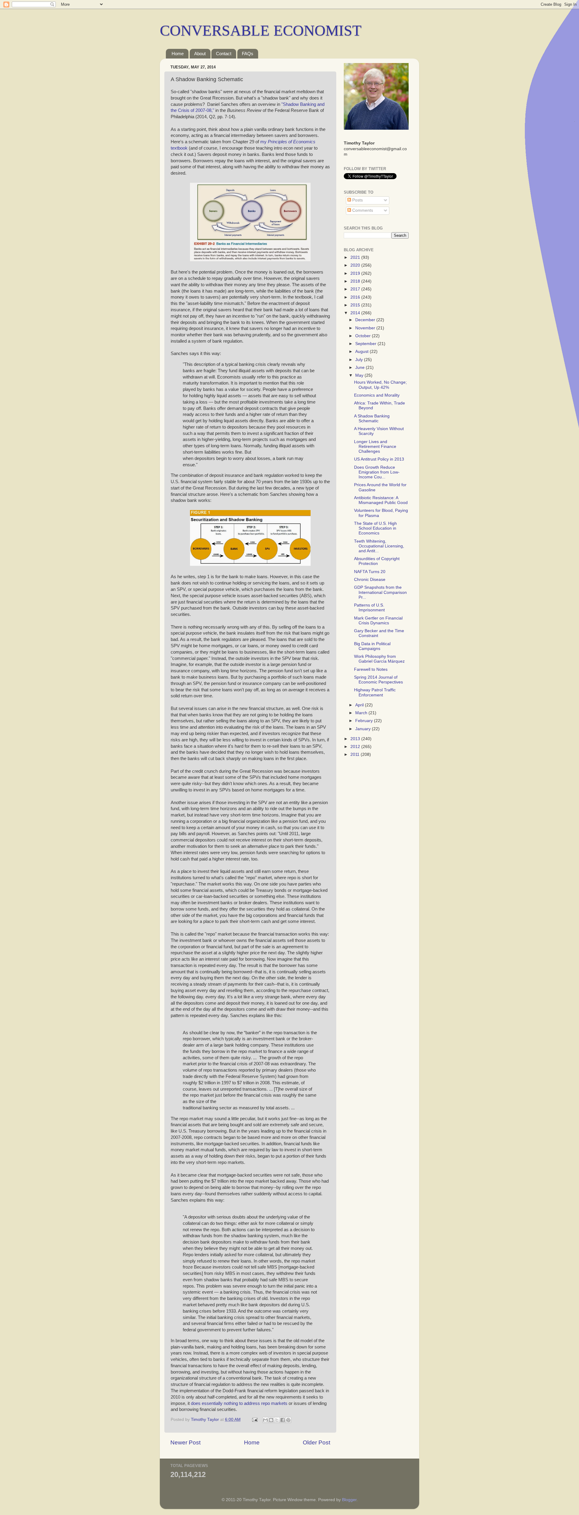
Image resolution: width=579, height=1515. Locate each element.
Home (178, 53)
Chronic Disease (369, 579)
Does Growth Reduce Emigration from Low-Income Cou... (377, 472)
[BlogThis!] (271, 1420)
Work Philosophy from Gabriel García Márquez (379, 659)
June (360, 367)
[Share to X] (277, 1420)
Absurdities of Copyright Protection (377, 561)
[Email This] (265, 1420)
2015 (355, 305)
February (364, 720)
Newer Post (185, 1442)
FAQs (247, 53)
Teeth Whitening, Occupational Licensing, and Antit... (379, 546)
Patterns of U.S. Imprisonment (369, 607)
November (365, 328)
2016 (355, 297)
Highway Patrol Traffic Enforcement (375, 692)
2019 (355, 273)
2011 (355, 754)
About (200, 53)
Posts (357, 200)
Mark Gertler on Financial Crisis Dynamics (378, 620)
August (362, 351)
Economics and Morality (377, 395)
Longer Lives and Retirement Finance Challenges (375, 446)
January (363, 729)
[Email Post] (254, 1419)
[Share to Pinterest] (288, 1420)
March (362, 713)
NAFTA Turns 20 (369, 571)
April (360, 705)
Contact (223, 53)
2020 (355, 265)
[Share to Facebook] (283, 1420)
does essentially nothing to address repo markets (239, 1403)
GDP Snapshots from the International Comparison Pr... (380, 592)
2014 (355, 313)
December (365, 320)
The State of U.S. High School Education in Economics (375, 528)
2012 (355, 746)
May (360, 375)
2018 (355, 281)
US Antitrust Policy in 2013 (379, 459)
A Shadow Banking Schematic (372, 418)
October (363, 336)
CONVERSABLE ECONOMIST (261, 30)
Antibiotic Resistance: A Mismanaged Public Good (381, 500)
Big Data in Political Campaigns (372, 646)
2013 (355, 739)
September (366, 343)
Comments (362, 210)
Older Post (316, 1442)
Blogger (349, 1500)
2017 (355, 289)
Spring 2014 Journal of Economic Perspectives (378, 679)
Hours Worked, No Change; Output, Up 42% (380, 384)
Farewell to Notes (371, 669)
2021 (355, 257)
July (359, 359)
